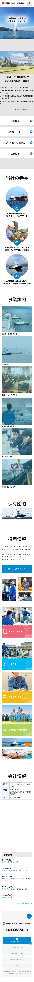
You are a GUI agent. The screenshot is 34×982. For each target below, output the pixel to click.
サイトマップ (17, 965)
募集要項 (5, 897)
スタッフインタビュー (9, 889)
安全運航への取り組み (9, 870)
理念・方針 (5, 878)
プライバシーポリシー (17, 947)
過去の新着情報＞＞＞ (24, 903)
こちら (27, 110)
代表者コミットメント (17, 953)
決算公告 (5, 862)
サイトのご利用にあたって (17, 959)
